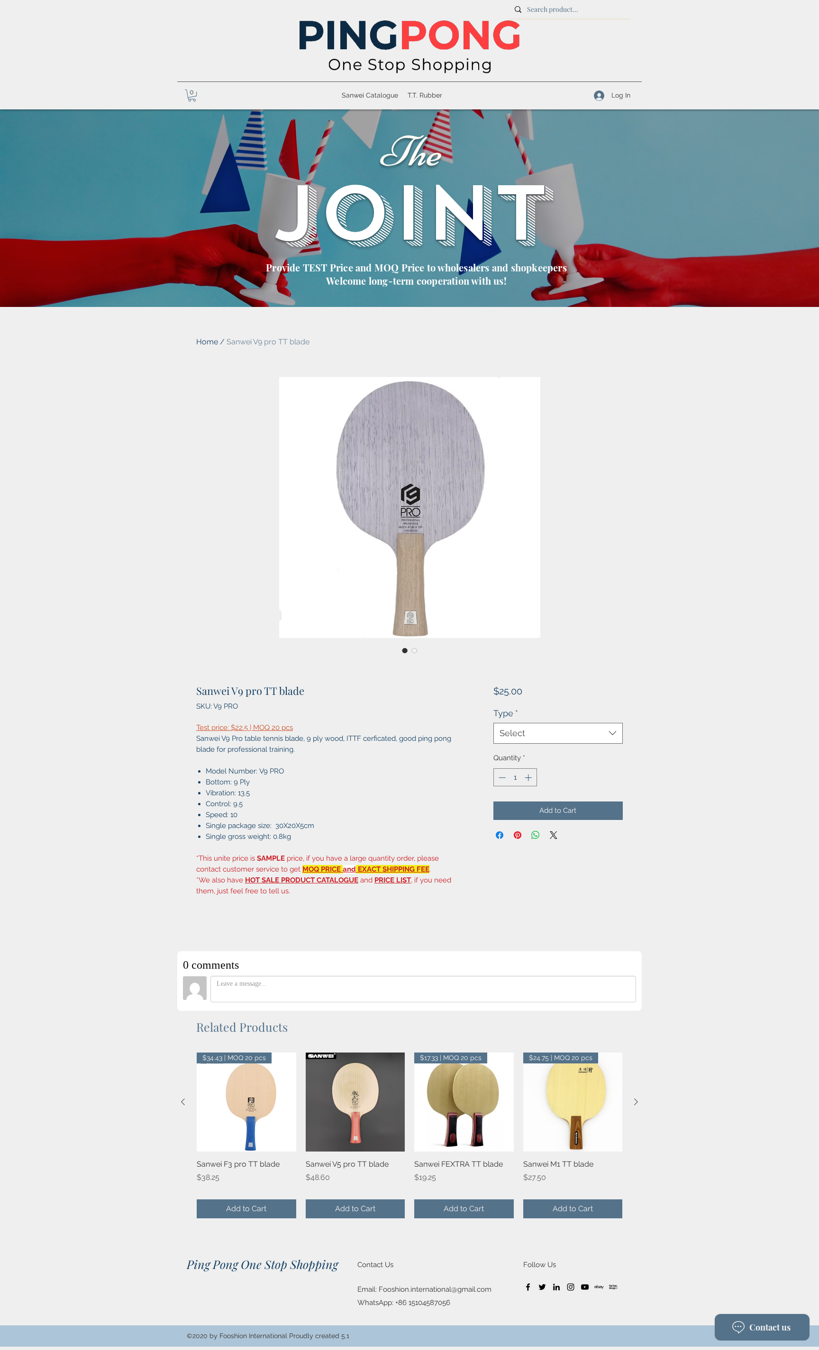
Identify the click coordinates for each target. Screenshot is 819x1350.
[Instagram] (570, 1287)
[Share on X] (553, 835)
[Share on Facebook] (499, 835)
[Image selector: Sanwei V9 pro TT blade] (405, 650)
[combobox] (558, 733)
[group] (409, 1135)
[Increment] (529, 777)
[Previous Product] (183, 1101)
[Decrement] (501, 777)
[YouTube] (585, 1287)
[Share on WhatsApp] (535, 835)
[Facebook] (528, 1287)
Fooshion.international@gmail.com (435, 1289)
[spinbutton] (515, 777)
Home (207, 341)
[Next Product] (636, 1101)
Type (505, 713)
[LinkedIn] (556, 1287)
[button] (192, 95)
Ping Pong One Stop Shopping (262, 1264)
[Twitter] (542, 1287)
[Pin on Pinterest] (517, 835)
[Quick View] (355, 1102)
